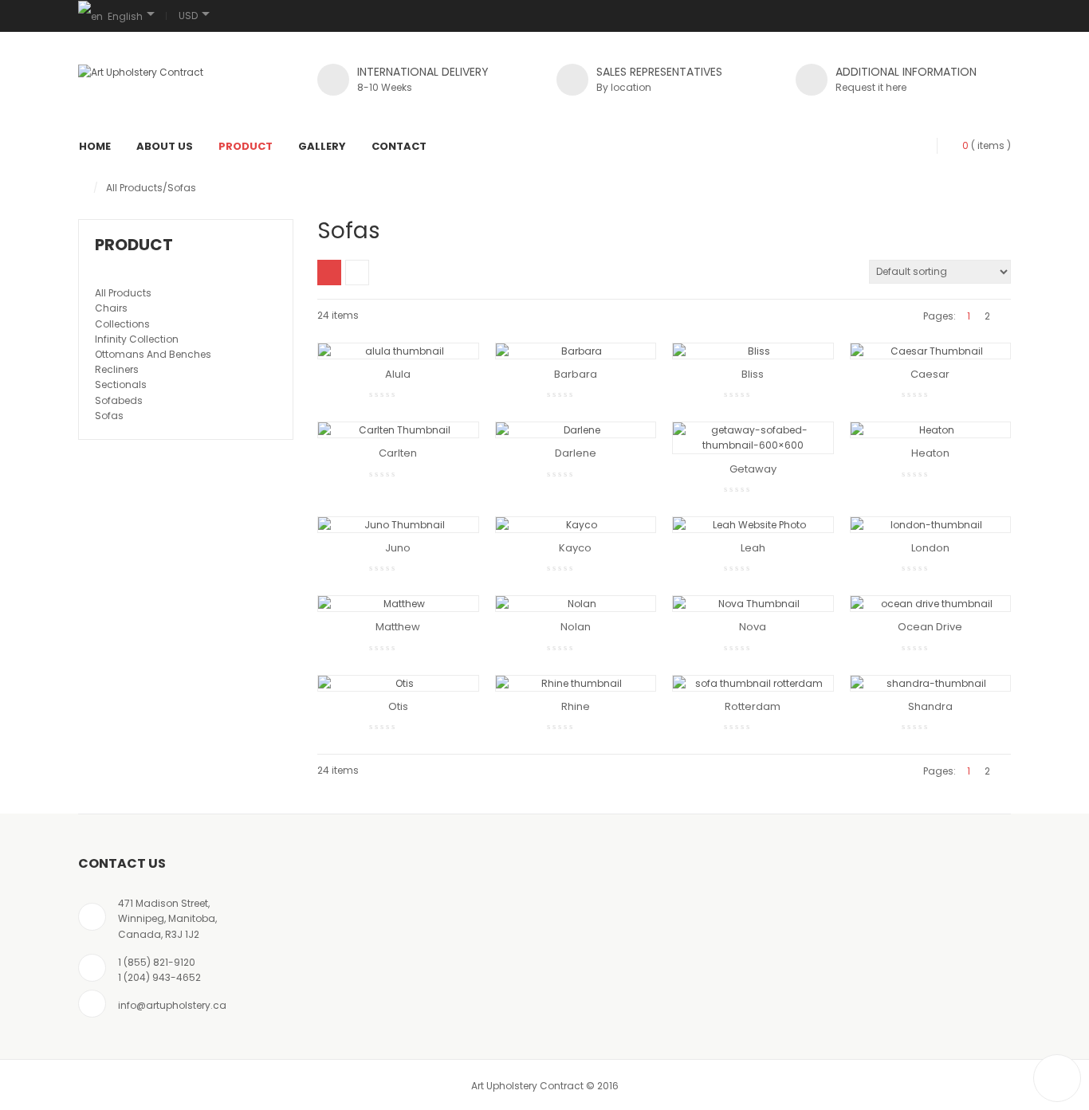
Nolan (575, 626)
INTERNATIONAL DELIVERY (423, 72)
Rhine (575, 706)
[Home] (81, 187)
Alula (398, 374)
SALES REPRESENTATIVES (659, 72)
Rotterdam (752, 706)
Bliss (752, 374)
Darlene (575, 453)
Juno (398, 547)
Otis (398, 706)
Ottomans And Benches (153, 354)
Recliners (117, 369)
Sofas (109, 415)
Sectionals (121, 384)
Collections (122, 324)
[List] (357, 272)
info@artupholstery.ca (172, 1005)
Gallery (322, 146)
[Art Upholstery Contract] (140, 72)
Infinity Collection (137, 339)
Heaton (930, 453)
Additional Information (906, 72)
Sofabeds (119, 400)
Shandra (930, 706)
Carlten (398, 453)
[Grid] (329, 272)
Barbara (575, 374)
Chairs (111, 308)
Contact (399, 146)
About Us (164, 146)
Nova (752, 626)
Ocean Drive (930, 626)
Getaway (752, 469)
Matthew (397, 626)
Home (95, 146)
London (930, 547)
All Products (134, 187)
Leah (753, 547)
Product (245, 146)
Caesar (929, 374)
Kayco (575, 547)
